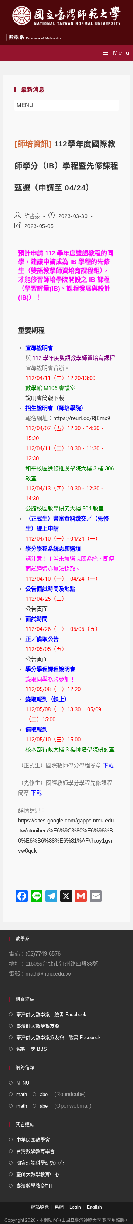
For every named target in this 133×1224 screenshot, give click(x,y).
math (21, 1094)
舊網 (59, 1207)
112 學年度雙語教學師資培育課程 (74, 358)
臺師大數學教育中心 (37, 1174)
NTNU (22, 1083)
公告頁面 (36, 609)
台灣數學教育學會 (35, 1151)
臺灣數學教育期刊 (35, 1186)
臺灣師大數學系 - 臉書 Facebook (51, 1014)
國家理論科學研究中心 (40, 1163)
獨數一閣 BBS (31, 1049)
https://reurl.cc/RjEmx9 (81, 418)
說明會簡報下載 (44, 398)
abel (44, 1094)
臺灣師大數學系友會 (37, 1026)
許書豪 (32, 216)
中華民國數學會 (33, 1140)
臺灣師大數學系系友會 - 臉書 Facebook (58, 1037)
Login (75, 1207)
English (94, 1207)
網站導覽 (40, 1207)
